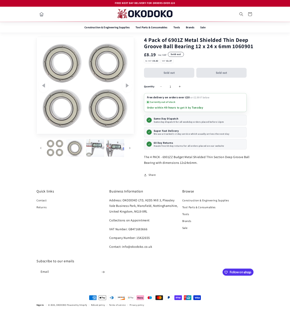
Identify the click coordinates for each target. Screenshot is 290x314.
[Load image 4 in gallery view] (115, 148)
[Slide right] (127, 85)
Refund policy (98, 304)
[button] (241, 14)
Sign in (40, 305)
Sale (203, 27)
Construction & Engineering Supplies (107, 27)
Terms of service (117, 304)
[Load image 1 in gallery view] (55, 148)
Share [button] (152, 175)
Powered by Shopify (77, 305)
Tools (176, 27)
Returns (41, 207)
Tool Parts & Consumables (151, 27)
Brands (190, 27)
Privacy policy (137, 304)
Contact (41, 200)
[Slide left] (43, 85)
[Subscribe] (103, 272)
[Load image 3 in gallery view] (95, 148)
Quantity (149, 86)
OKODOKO (61, 305)
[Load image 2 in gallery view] (75, 148)
